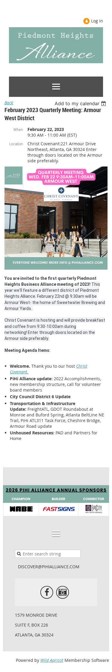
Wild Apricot (51, 660)
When (18, 129)
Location (16, 143)
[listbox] (81, 103)
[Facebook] (46, 592)
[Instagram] (62, 592)
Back (8, 103)
